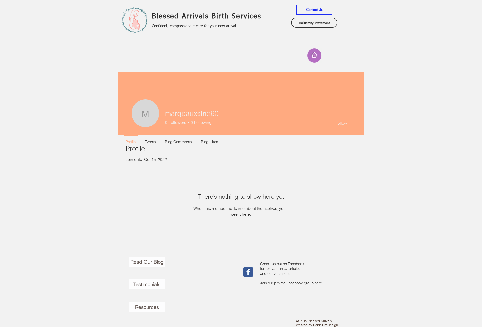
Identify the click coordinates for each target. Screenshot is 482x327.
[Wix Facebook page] (248, 272)
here (318, 283)
